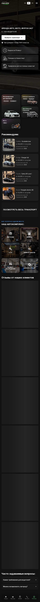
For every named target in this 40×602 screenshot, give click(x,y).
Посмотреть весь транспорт (20, 209)
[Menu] (36, 3)
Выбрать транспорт (12, 38)
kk (32, 3)
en (25, 3)
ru (29, 3)
